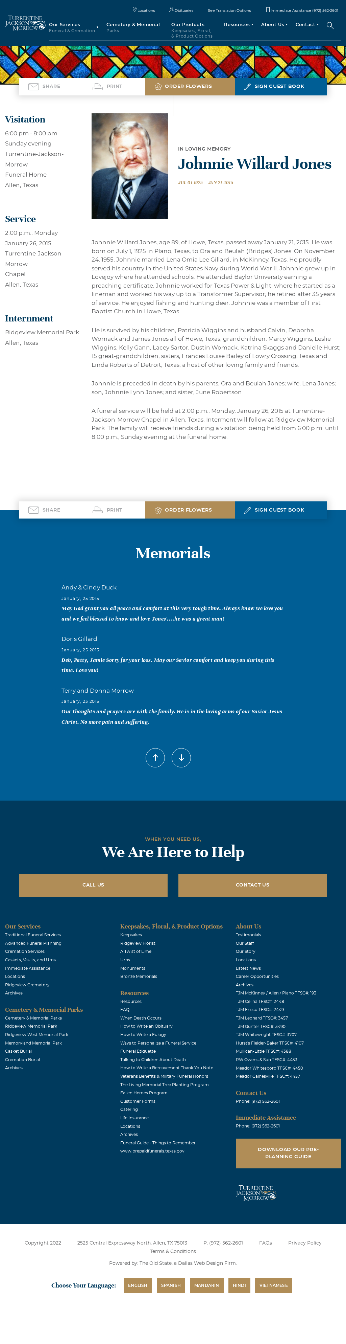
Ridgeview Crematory (27, 985)
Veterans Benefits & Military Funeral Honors (164, 1076)
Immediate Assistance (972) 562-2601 (304, 11)
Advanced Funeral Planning (33, 943)
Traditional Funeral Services (33, 935)
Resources (131, 1002)
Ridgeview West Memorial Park (36, 1035)
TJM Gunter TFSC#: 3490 (261, 1027)
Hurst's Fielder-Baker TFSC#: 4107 (270, 1043)
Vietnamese (274, 1285)
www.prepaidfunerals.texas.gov (152, 1151)
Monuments (132, 968)
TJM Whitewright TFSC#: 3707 (266, 1035)
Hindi (239, 1285)
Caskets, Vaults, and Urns (30, 960)
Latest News (248, 968)
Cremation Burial (22, 1060)
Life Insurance (134, 1118)
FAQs (265, 1243)
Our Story (245, 951)
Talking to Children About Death (153, 1060)
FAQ (124, 1010)
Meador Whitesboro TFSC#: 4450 (269, 1068)
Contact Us (253, 885)
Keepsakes (131, 935)
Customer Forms (137, 1101)
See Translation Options (229, 11)
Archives (14, 993)
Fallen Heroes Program (144, 1093)
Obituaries (184, 11)
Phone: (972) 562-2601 (258, 1101)
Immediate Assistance (27, 968)
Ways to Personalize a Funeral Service (158, 1043)
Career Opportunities (257, 977)
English (137, 1285)
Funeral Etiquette (138, 1051)
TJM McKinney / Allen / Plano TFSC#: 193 (276, 993)
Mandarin (206, 1285)
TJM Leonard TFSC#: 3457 (262, 1018)
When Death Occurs (141, 1018)
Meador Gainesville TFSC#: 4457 (268, 1076)
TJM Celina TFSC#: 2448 (260, 1002)
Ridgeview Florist (137, 943)
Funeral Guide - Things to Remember (158, 1143)
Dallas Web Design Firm (207, 1263)
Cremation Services (25, 951)
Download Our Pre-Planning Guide (288, 1153)
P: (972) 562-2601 (223, 1243)
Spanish (171, 1285)
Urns (125, 960)
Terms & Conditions (173, 1251)
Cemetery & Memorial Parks (33, 1018)
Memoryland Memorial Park (33, 1043)
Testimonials (248, 935)
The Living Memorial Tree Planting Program (164, 1085)
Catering (129, 1109)
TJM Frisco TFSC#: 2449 (260, 1010)
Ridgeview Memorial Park (31, 1026)
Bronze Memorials (138, 977)
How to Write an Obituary (146, 1026)
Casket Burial (18, 1051)
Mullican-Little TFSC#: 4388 (263, 1051)
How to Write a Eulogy (143, 1035)
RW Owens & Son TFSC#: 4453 (266, 1060)
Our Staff (245, 943)
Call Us (93, 885)
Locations (146, 11)
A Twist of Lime (135, 951)
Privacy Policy (305, 1243)
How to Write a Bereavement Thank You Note (166, 1068)
